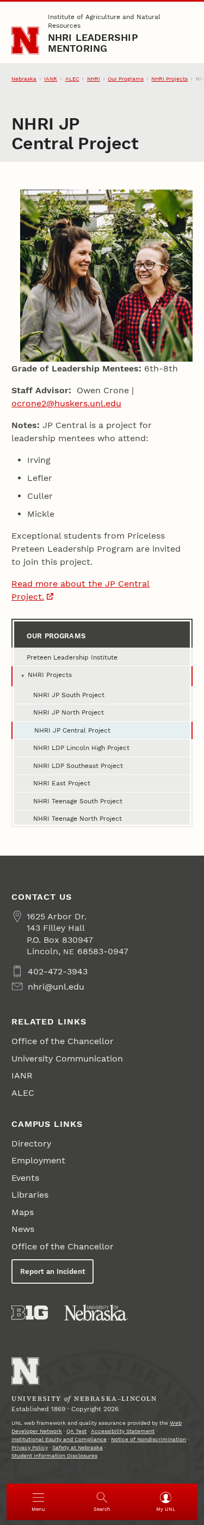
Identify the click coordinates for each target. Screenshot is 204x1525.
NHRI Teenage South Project (77, 801)
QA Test (76, 1431)
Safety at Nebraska (77, 1447)
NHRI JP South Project (68, 695)
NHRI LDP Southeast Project (78, 766)
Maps (22, 1212)
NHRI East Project (61, 783)
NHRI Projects (169, 79)
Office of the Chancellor (62, 1041)
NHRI (93, 79)
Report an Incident (52, 1271)
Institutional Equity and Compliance (59, 1439)
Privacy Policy (29, 1447)
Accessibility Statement (122, 1431)
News (22, 1229)
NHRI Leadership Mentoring (93, 43)
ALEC (72, 79)
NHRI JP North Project (68, 712)
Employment (38, 1160)
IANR (50, 79)
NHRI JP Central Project (72, 730)
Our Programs (126, 79)
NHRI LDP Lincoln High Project (81, 748)
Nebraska (23, 79)
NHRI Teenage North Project (77, 818)
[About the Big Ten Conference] (29, 1312)
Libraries (29, 1195)
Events (25, 1178)
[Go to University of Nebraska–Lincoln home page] (25, 40)
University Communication (67, 1058)
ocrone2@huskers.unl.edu (66, 403)
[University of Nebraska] (96, 1312)
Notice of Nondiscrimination (148, 1439)
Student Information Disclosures (54, 1456)
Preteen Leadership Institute (72, 657)
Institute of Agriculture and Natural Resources (104, 21)
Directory (31, 1143)
